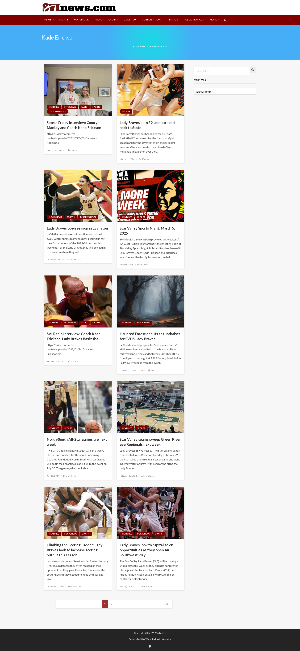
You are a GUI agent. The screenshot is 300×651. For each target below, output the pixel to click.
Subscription (151, 19)
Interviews (70, 107)
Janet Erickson (147, 370)
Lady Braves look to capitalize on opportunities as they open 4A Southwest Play (146, 550)
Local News (55, 217)
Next (165, 603)
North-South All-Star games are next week (77, 441)
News (47, 19)
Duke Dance (71, 150)
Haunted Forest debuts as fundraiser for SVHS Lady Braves (150, 336)
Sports (63, 19)
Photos (173, 19)
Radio (99, 19)
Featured (54, 107)
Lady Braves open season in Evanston (77, 228)
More (213, 19)
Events (113, 19)
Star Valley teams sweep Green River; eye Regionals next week (151, 441)
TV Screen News (57, 111)
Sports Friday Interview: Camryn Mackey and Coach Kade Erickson (74, 125)
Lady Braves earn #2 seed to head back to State (147, 125)
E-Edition (130, 19)
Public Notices (194, 19)
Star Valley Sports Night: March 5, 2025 (147, 230)
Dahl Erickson (145, 159)
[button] (225, 20)
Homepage (139, 46)
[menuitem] (48, 20)
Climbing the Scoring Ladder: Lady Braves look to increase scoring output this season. (74, 550)
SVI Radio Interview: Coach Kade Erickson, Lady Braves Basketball (74, 336)
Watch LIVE (81, 19)
